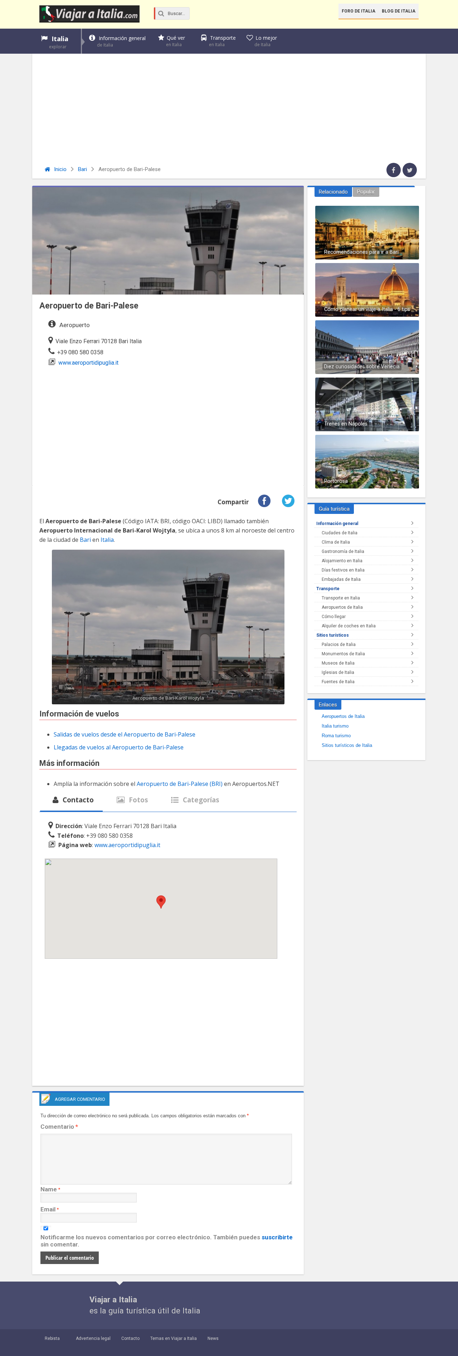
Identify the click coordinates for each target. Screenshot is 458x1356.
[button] (161, 902)
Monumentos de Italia (343, 653)
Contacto (77, 800)
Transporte (222, 41)
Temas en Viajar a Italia (173, 1338)
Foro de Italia (358, 11)
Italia (58, 42)
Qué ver (175, 41)
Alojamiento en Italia (342, 560)
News (213, 1338)
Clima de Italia (336, 542)
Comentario (59, 1126)
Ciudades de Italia (339, 532)
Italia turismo (335, 726)
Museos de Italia (338, 663)
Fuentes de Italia (338, 681)
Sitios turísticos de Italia (347, 745)
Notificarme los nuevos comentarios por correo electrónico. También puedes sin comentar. (166, 1241)
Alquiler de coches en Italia (349, 625)
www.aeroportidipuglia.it (88, 362)
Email (47, 1209)
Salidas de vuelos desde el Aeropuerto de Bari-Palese (124, 734)
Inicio (60, 169)
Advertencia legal (93, 1338)
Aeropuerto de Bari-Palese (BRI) (180, 784)
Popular (366, 192)
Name (48, 1189)
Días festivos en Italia (343, 570)
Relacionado (333, 192)
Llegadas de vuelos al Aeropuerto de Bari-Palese (119, 747)
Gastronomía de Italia (343, 551)
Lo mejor (265, 41)
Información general (121, 41)
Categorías (200, 800)
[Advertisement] (229, 109)
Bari (82, 169)
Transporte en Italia (341, 598)
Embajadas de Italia (341, 579)
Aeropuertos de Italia (342, 607)
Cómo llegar (334, 616)
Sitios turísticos (332, 635)
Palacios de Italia (339, 644)
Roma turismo (336, 735)
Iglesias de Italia (338, 672)
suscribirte (277, 1237)
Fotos (137, 800)
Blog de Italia (398, 11)
